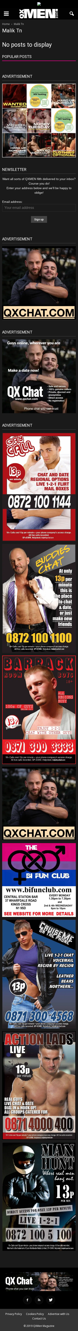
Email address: (12, 201)
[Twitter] (50, 1300)
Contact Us (39, 1318)
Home (6, 24)
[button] (72, 14)
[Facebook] (27, 1300)
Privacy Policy (13, 1314)
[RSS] (39, 1300)
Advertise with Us (58, 1314)
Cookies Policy (35, 1314)
